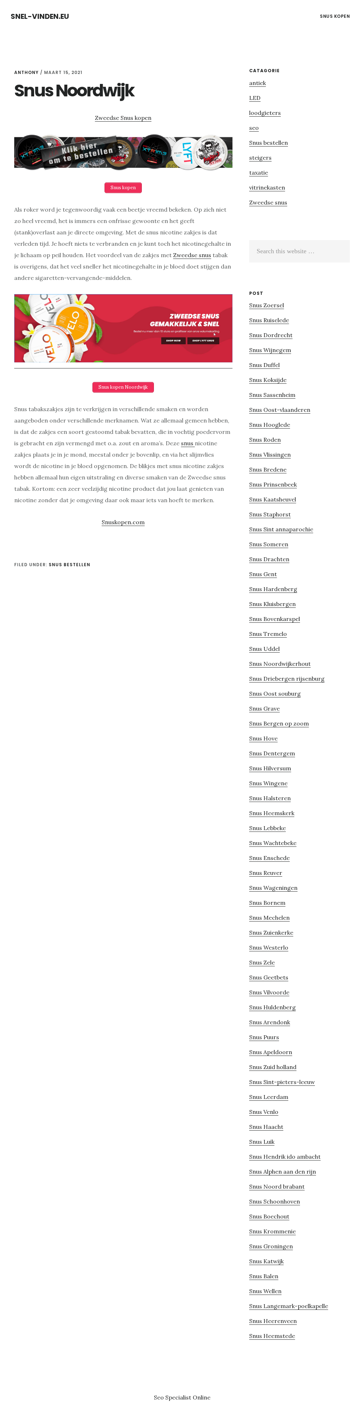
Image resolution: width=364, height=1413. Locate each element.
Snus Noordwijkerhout (280, 663)
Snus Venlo (263, 1111)
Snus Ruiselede (269, 320)
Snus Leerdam (268, 1096)
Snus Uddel (264, 648)
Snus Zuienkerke (271, 932)
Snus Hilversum (270, 768)
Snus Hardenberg (273, 589)
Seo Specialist (173, 1397)
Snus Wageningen (273, 887)
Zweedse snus (192, 255)
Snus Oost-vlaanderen (279, 409)
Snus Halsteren (270, 798)
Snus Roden (265, 439)
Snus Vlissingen (270, 454)
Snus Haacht (266, 1126)
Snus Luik (261, 1141)
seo (254, 127)
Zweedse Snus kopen (123, 117)
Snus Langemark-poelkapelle (288, 1306)
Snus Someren (268, 544)
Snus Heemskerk (271, 813)
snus (188, 443)
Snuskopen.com (123, 522)
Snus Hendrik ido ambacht (285, 1156)
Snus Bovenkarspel (274, 618)
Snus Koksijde (268, 379)
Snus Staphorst (270, 514)
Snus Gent (263, 574)
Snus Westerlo (268, 947)
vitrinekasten (267, 187)
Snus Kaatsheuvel (272, 499)
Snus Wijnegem (270, 350)
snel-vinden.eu (40, 16)
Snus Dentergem (272, 753)
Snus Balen (263, 1276)
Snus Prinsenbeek (273, 484)
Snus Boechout (269, 1216)
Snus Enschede (269, 857)
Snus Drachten (269, 559)
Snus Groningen (271, 1246)
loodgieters (265, 112)
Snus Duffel (264, 364)
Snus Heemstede (272, 1335)
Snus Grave (264, 708)
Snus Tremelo (268, 633)
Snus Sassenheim (272, 394)
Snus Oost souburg (275, 693)
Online (201, 1397)
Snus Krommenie (272, 1231)
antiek (257, 82)
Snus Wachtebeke (272, 842)
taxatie (258, 172)
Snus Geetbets (268, 977)
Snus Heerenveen (273, 1320)
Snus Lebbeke (267, 828)
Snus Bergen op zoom (279, 723)
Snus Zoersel (266, 305)
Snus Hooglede (269, 424)
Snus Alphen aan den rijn (282, 1171)
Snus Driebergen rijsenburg (287, 678)
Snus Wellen (265, 1291)
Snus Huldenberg (272, 1007)
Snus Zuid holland (272, 1067)
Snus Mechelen (269, 917)
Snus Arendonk (269, 1022)
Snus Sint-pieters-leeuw (282, 1081)
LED (255, 97)
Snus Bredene (268, 469)
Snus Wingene (268, 783)
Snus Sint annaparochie (281, 529)
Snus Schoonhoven (274, 1201)
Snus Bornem (267, 902)
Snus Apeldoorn (270, 1052)
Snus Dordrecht (271, 335)
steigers (260, 157)
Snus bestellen (69, 565)
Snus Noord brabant (277, 1186)
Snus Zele (262, 962)
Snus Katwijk (266, 1261)
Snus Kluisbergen (272, 603)
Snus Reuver (265, 872)
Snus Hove (263, 738)
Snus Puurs (264, 1037)
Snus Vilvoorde (269, 992)
